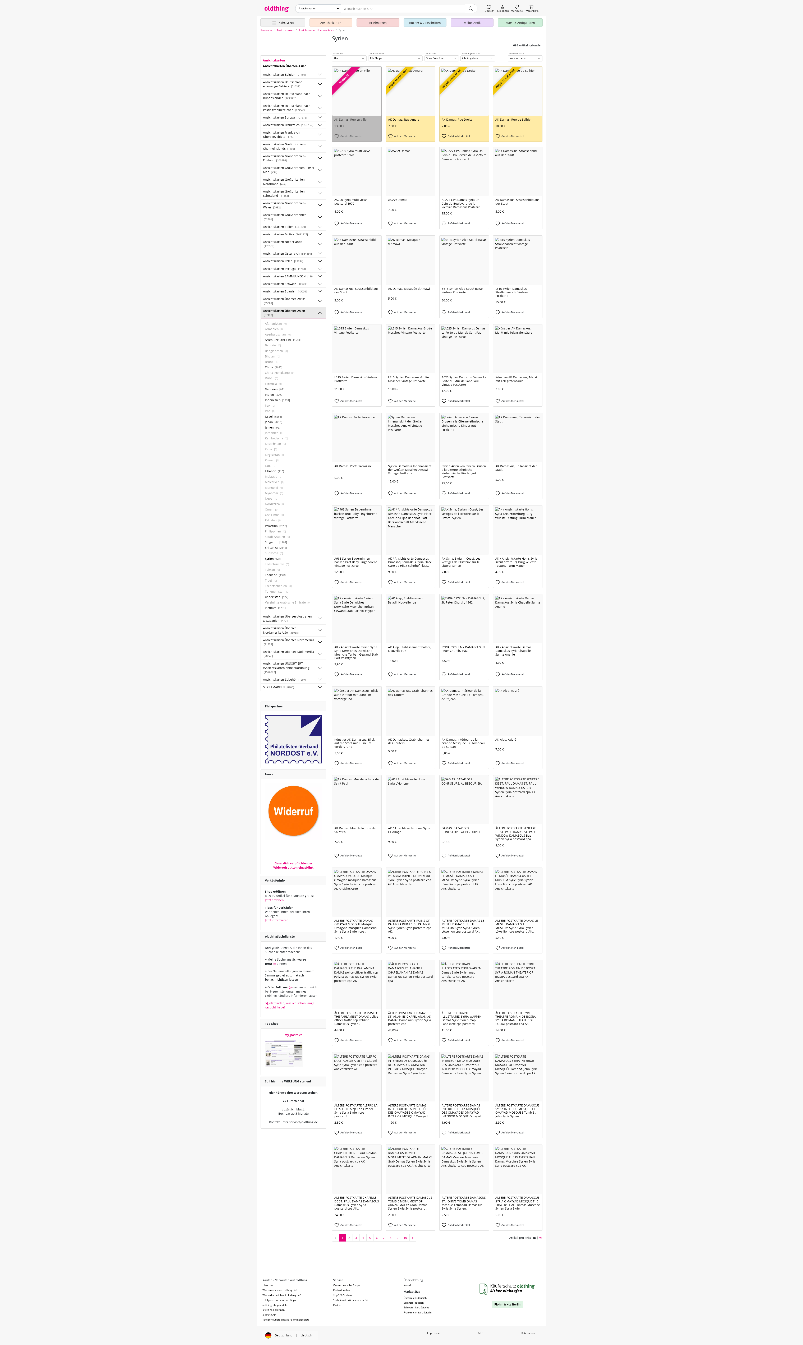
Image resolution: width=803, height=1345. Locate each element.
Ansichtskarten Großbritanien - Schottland (285, 193)
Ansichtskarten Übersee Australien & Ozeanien (287, 618)
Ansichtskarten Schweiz (285, 284)
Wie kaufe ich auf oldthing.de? (279, 1290)
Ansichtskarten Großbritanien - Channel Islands (285, 146)
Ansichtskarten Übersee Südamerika (288, 654)
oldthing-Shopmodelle (275, 1305)
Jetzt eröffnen (274, 900)
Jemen (273, 427)
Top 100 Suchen (342, 1295)
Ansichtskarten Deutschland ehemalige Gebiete (283, 84)
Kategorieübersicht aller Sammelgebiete (285, 1319)
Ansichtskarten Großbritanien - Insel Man (288, 170)
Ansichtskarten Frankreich (288, 125)
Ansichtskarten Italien (284, 227)
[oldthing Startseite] (277, 9)
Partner (337, 1305)
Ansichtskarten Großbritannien (285, 217)
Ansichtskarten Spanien (285, 291)
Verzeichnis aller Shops (346, 1285)
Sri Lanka (276, 548)
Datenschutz (528, 1333)
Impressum (433, 1333)
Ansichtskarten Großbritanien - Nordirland (285, 181)
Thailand (275, 575)
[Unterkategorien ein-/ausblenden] (320, 74)
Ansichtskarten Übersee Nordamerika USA (281, 630)
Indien (274, 395)
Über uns (267, 1285)
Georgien (275, 389)
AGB (480, 1333)
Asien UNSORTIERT (283, 340)
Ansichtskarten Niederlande (282, 244)
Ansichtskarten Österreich (287, 253)
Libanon (274, 471)
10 (405, 1238)
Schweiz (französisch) (416, 1307)
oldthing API (269, 1315)
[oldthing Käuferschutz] (507, 1289)
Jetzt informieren (277, 920)
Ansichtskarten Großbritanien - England (285, 158)
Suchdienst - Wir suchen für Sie (351, 1300)
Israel (273, 417)
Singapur (276, 542)
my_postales (293, 1035)
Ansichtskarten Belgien (284, 75)
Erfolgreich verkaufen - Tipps (279, 1300)
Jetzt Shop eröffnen (273, 1310)
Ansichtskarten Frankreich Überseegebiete (281, 134)
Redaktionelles (341, 1290)
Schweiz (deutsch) (414, 1302)
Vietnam (275, 608)
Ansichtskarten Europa (285, 117)
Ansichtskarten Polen (283, 261)
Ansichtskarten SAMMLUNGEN (288, 276)
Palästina (276, 526)
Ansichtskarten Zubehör (284, 679)
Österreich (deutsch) (415, 1298)
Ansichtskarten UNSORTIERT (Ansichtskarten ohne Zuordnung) (286, 667)
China (273, 367)
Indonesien (277, 400)
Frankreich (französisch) (418, 1312)
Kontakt (408, 1285)
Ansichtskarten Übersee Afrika (284, 301)
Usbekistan (276, 597)
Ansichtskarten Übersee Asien (284, 313)
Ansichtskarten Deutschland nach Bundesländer (286, 96)
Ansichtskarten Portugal (284, 269)
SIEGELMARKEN (278, 687)
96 (540, 1238)
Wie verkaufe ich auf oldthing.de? (281, 1295)
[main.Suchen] (471, 8)
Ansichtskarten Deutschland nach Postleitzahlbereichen (286, 108)
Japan (273, 422)
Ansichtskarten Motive (285, 234)
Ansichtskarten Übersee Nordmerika (288, 642)
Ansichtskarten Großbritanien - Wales (285, 205)
